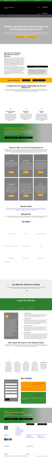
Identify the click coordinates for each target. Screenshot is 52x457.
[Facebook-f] (34, 0)
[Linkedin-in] (37, 0)
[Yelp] (39, 0)
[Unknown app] (10, 452)
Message (6, 393)
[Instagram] (35, 0)
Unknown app (6, 453)
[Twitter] (38, 0)
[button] (0, 28)
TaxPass (27, 453)
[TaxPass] (32, 452)
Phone (6, 388)
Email (6, 385)
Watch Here (23, 400)
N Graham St (42, 7)
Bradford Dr (42, 13)
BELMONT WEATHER (7, 261)
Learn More (11, 172)
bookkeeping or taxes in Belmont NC (18, 414)
